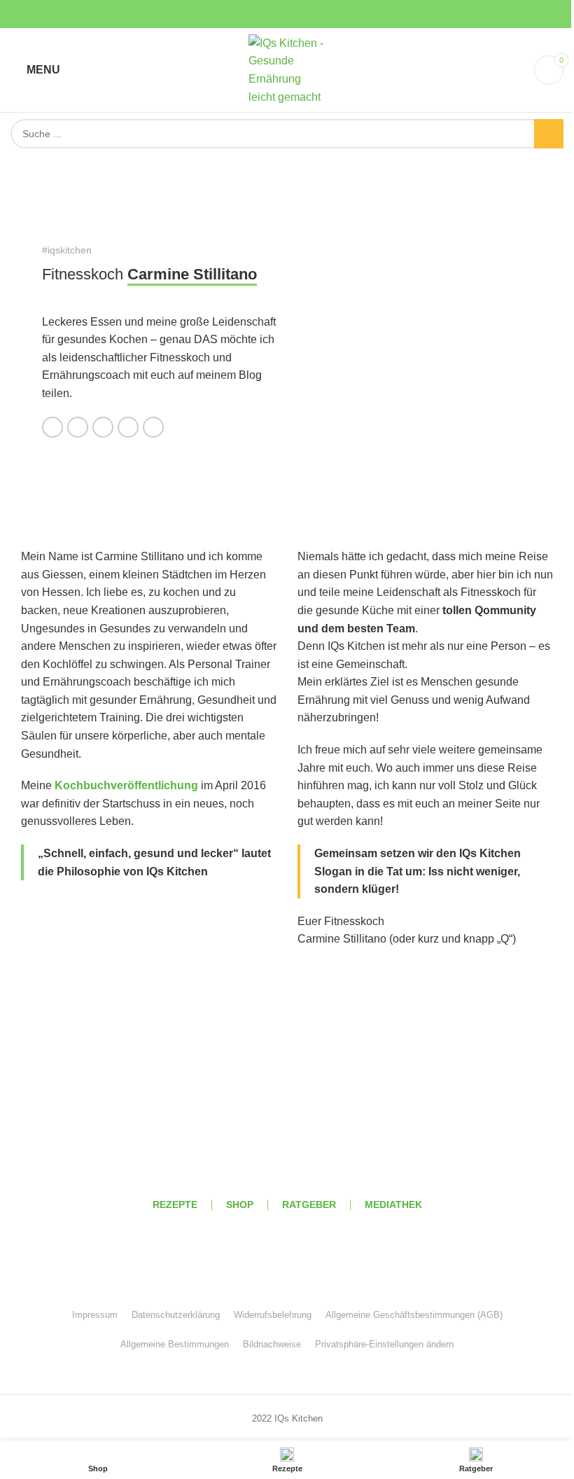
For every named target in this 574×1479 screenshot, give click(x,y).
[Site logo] (287, 69)
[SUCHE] (549, 133)
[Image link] (287, 1122)
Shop (239, 1204)
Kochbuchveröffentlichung (126, 785)
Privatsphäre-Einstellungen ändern (384, 1344)
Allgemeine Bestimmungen (174, 1344)
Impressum (95, 1315)
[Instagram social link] (270, 14)
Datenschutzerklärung (176, 1315)
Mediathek (393, 1204)
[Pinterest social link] (303, 14)
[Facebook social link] (253, 14)
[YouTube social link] (287, 14)
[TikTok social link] (320, 14)
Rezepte (175, 1204)
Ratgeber (309, 1204)
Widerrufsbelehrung (273, 1315)
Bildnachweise (272, 1344)
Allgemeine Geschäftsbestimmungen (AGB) (414, 1315)
